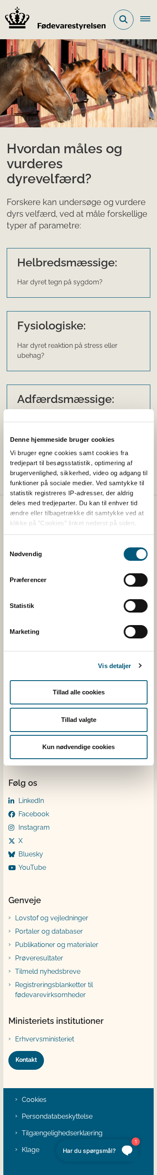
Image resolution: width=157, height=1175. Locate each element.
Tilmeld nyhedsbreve (47, 971)
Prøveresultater (39, 958)
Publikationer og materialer (56, 945)
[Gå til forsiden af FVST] (53, 20)
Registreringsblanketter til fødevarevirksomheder (54, 990)
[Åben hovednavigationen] (148, 19)
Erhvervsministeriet (44, 1039)
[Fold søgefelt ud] (123, 20)
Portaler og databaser (49, 931)
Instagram (34, 827)
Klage (30, 1150)
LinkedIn (31, 801)
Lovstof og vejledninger (51, 918)
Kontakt (26, 1059)
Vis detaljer (114, 665)
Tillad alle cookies (79, 692)
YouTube (32, 867)
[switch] (135, 580)
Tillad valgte (78, 719)
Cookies (34, 1100)
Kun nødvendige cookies (78, 746)
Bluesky (30, 854)
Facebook (33, 814)
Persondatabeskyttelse (57, 1116)
